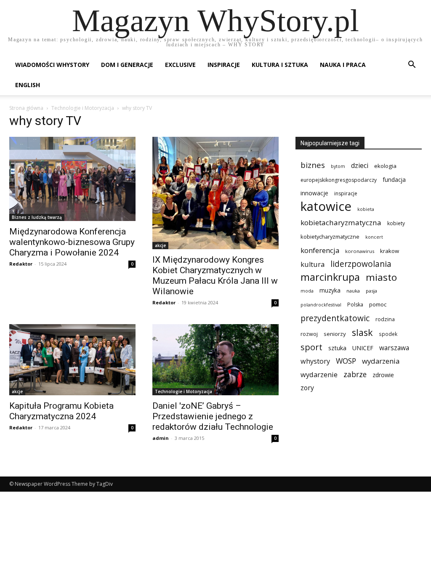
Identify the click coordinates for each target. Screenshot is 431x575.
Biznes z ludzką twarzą (37, 217)
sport (311, 347)
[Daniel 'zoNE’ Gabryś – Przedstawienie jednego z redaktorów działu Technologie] (215, 359)
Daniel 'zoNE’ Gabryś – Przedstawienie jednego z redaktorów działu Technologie (212, 416)
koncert (374, 237)
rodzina (385, 319)
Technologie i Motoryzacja (82, 108)
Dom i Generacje (127, 65)
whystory (315, 361)
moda (307, 291)
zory (307, 387)
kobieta (365, 209)
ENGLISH (27, 85)
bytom (338, 166)
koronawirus (359, 251)
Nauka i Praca (343, 65)
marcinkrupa (330, 277)
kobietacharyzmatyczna (341, 222)
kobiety (396, 223)
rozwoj (309, 334)
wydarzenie (319, 374)
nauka (353, 291)
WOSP (346, 361)
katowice (326, 206)
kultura (313, 264)
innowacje (314, 193)
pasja (371, 291)
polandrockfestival (321, 305)
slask (362, 332)
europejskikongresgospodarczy (339, 180)
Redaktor (20, 264)
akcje (160, 245)
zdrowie (383, 375)
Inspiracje (224, 65)
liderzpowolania (360, 264)
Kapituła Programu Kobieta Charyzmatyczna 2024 (61, 411)
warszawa (394, 347)
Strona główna (26, 108)
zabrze (355, 374)
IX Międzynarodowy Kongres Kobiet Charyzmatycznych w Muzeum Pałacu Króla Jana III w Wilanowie (215, 275)
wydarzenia (380, 361)
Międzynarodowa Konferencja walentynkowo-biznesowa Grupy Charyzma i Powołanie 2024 (72, 242)
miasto (381, 277)
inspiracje (345, 193)
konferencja (320, 250)
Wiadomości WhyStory (52, 65)
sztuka (337, 348)
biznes (313, 164)
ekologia (385, 166)
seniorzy (335, 334)
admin (160, 438)
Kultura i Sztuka (280, 65)
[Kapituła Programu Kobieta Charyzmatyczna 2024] (72, 359)
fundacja (394, 180)
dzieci (359, 165)
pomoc (377, 304)
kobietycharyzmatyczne (330, 236)
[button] (412, 65)
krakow (389, 251)
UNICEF (362, 348)
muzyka (330, 290)
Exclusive (180, 65)
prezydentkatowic (335, 318)
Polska (355, 304)
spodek (388, 333)
